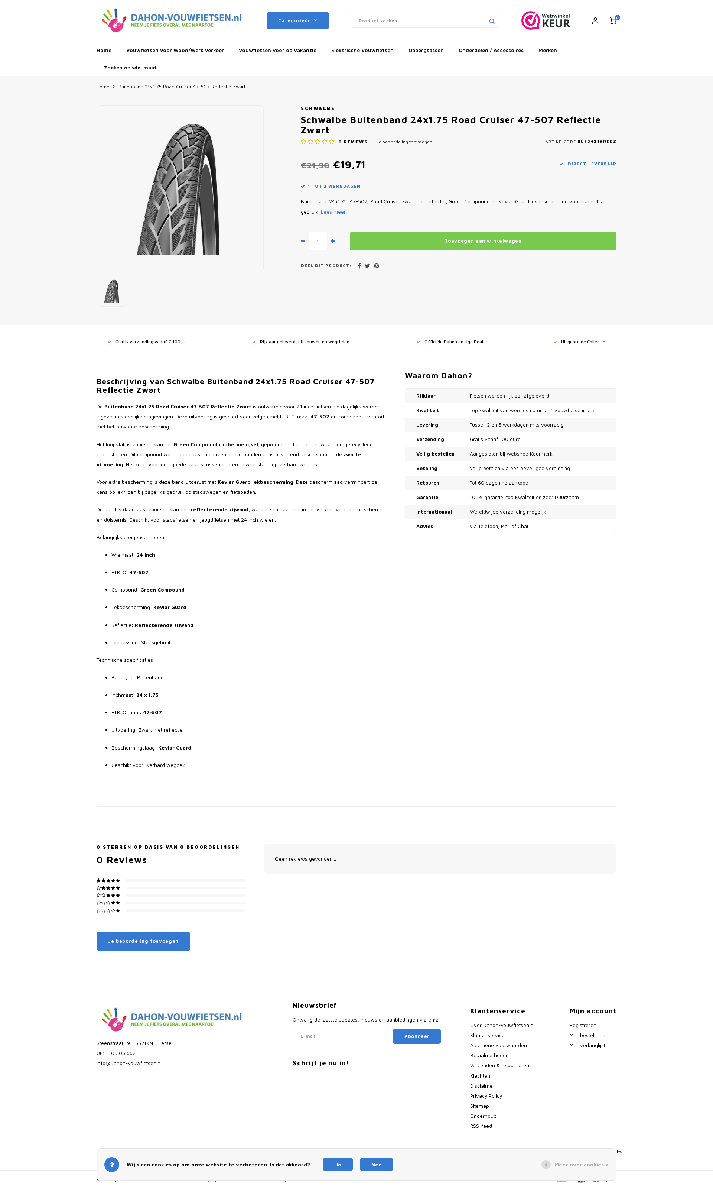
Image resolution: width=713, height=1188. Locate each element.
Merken (547, 50)
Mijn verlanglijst (587, 1045)
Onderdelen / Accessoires (491, 50)
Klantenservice (487, 1035)
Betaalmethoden (489, 1055)
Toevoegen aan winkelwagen (483, 241)
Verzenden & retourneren (499, 1065)
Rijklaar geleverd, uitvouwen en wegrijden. (305, 341)
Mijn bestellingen (589, 1035)
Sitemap (479, 1106)
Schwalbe (318, 108)
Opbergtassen (426, 50)
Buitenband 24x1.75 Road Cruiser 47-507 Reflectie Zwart (181, 87)
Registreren (583, 1025)
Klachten (480, 1076)
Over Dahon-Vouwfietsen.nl (502, 1025)
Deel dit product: (326, 265)
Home (104, 50)
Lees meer (333, 212)
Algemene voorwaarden (498, 1045)
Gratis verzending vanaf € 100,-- (150, 341)
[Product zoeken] (492, 20)
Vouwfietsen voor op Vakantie (277, 50)
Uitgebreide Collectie (583, 341)
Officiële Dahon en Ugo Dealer (456, 341)
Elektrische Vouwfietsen (362, 50)
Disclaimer (482, 1086)
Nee (376, 1164)
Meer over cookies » (581, 1164)
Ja (338, 1164)
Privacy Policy (486, 1096)
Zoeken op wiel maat (130, 67)
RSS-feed (481, 1126)
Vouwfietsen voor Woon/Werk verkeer (175, 50)
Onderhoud (483, 1116)
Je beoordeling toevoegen (404, 141)
